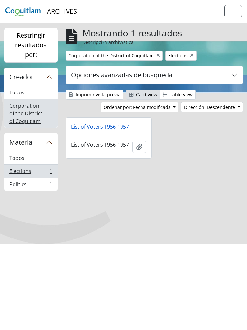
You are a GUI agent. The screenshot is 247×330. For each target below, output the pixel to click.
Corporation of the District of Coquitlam (30, 113)
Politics (30, 186)
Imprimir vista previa (97, 95)
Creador (21, 77)
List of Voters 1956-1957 (100, 126)
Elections (30, 173)
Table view (181, 95)
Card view (146, 95)
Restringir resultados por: (31, 45)
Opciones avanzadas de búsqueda (121, 75)
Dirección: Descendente (210, 107)
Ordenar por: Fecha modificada (138, 107)
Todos (16, 92)
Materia (20, 142)
